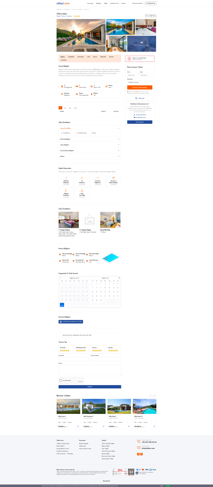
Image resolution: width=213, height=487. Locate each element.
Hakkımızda (82, 446)
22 (96, 295)
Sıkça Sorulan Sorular (85, 448)
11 (109, 287)
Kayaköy (80, 9)
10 (105, 287)
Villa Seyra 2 (138, 416)
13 (117, 287)
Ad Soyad (61, 355)
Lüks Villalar (105, 448)
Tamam (168, 485)
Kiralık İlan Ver (114, 3)
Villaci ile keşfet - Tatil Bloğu (65, 453)
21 (92, 295)
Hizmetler (81, 57)
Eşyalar (110, 347)
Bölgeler (98, 3)
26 (113, 295)
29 (96, 300)
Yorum (60, 363)
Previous (150, 395)
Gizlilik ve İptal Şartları (63, 443)
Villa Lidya (86, 9)
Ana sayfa (90, 3)
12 (113, 287)
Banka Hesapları (83, 443)
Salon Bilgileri (64, 145)
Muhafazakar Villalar (108, 459)
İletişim (123, 3)
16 (100, 291)
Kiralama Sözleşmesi (62, 451)
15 (96, 291)
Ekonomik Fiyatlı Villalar (108, 456)
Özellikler (71, 57)
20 (117, 291)
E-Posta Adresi (95, 355)
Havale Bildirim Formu (63, 448)
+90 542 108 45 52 (140, 115)
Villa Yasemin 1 (88, 416)
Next (154, 395)
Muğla (58, 16)
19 (113, 291)
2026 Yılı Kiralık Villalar (108, 443)
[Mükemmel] (61, 350)
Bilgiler (63, 57)
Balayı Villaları (106, 446)
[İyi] (63, 350)
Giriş (128, 72)
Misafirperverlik (81, 347)
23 (100, 295)
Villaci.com (59, 9)
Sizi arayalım (140, 122)
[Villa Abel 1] (119, 406)
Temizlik (62, 347)
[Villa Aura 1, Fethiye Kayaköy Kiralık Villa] (68, 406)
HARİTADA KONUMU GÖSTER (72, 321)
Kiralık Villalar (67, 9)
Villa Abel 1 (112, 416)
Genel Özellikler (65, 128)
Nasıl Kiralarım (61, 446)
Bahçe (62, 156)
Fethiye (74, 9)
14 (92, 291)
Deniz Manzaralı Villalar (108, 451)
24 (105, 295)
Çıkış (141, 72)
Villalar (106, 3)
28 (92, 300)
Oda (88, 57)
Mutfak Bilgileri (65, 139)
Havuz (95, 57)
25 (109, 295)
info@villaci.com (141, 117)
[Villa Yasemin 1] (94, 406)
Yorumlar (63, 60)
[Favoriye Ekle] (147, 15)
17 (105, 291)
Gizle (161, 485)
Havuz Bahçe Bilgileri (67, 150)
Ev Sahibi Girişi (150, 3)
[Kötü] (69, 350)
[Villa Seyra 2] (144, 406)
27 (117, 295)
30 (100, 300)
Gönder (90, 387)
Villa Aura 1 (62, 416)
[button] (152, 15)
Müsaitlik (103, 57)
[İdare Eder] (67, 350)
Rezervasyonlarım (137, 3)
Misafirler (130, 79)
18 (109, 291)
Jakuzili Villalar (106, 453)
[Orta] (65, 350)
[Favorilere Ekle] (78, 426)
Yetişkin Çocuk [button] (133, 82)
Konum (111, 57)
